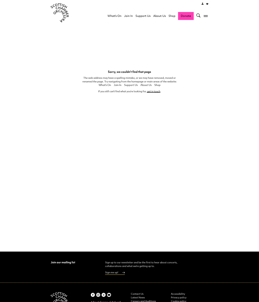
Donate (186, 16)
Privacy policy (178, 297)
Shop (171, 16)
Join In (128, 16)
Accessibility (178, 294)
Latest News (138, 297)
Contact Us (137, 294)
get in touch (153, 91)
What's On (114, 16)
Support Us (143, 16)
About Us (159, 16)
